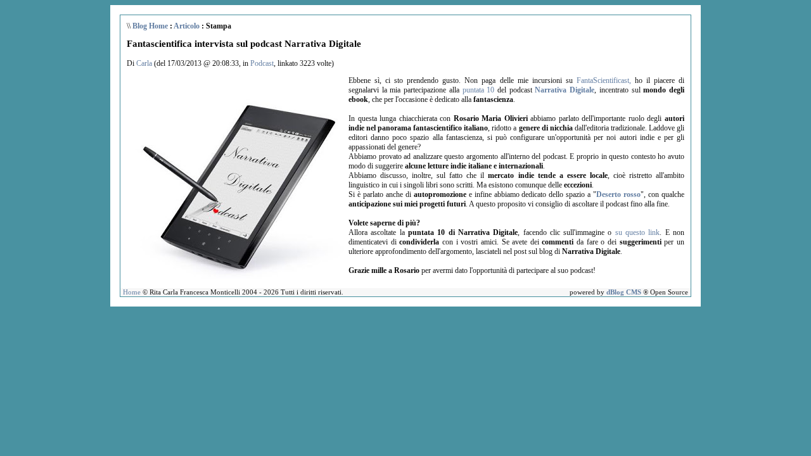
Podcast (262, 63)
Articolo (187, 26)
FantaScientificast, (604, 80)
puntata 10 (479, 90)
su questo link (637, 232)
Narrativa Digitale (564, 90)
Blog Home (150, 26)
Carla (144, 63)
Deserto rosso (618, 194)
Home (132, 292)
